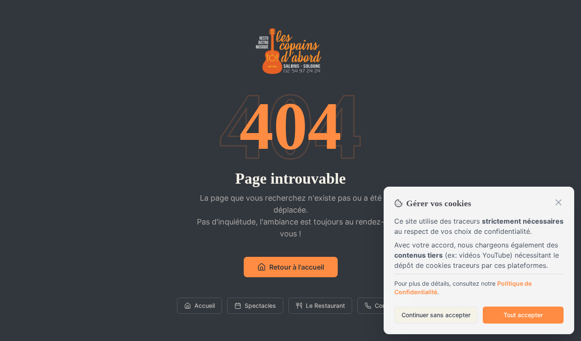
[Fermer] (558, 202)
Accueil (204, 305)
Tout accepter (523, 314)
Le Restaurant (325, 305)
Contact (386, 305)
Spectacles (260, 305)
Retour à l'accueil (296, 267)
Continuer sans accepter (436, 314)
